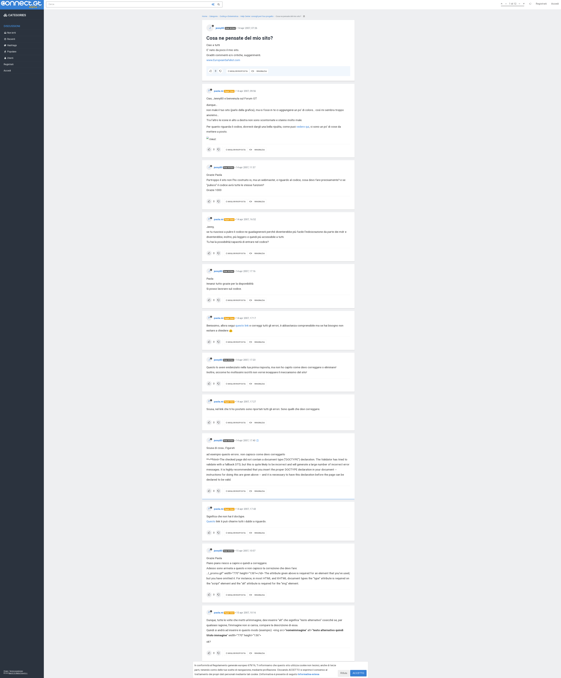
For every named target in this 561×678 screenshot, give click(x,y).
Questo (210, 521)
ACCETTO (358, 673)
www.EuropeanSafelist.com (223, 60)
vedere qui (302, 126)
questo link (242, 325)
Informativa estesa (308, 674)
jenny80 (220, 28)
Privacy (6, 671)
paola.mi (218, 91)
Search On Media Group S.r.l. (18, 673)
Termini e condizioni (16, 671)
